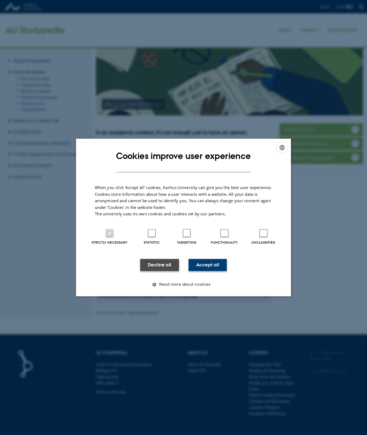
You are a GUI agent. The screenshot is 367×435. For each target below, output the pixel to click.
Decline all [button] (159, 265)
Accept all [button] (207, 265)
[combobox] (282, 147)
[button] (183, 284)
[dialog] (183, 217)
